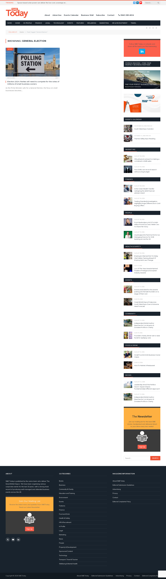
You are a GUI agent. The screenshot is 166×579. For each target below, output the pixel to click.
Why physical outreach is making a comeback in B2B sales (146, 160)
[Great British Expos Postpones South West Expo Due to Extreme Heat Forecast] (128, 301)
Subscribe (100, 15)
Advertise (57, 15)
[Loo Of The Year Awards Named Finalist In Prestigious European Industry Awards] (128, 268)
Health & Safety (64, 518)
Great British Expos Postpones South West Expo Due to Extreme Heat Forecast (146, 304)
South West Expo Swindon (144, 129)
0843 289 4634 (127, 15)
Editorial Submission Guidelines (123, 485)
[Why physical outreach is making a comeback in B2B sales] (128, 158)
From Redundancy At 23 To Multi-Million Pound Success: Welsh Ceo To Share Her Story (146, 224)
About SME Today (119, 481)
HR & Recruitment (119, 23)
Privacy (115, 493)
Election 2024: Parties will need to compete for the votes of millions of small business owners (33, 82)
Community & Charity (66, 489)
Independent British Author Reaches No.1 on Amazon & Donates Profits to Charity (144, 325)
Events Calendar (71, 15)
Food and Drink (64, 514)
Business (62, 485)
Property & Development (67, 547)
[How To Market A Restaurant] (128, 365)
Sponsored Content (66, 551)
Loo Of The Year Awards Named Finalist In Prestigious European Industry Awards (146, 271)
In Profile (27, 23)
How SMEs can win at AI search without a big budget (145, 171)
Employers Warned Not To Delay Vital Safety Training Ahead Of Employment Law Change (146, 258)
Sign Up (142, 447)
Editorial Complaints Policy (122, 501)
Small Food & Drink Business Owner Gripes (147, 356)
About (47, 15)
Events (70, 23)
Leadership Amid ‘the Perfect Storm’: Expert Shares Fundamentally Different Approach (147, 387)
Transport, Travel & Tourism (68, 559)
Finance (38, 23)
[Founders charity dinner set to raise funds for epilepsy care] (128, 335)
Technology (58, 23)
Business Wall (87, 15)
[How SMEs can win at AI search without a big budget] (128, 169)
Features (80, 23)
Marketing (104, 23)
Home (17, 23)
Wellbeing (91, 23)
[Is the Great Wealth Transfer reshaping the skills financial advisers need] (128, 188)
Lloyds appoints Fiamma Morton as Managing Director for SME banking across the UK (147, 237)
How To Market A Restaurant (144, 365)
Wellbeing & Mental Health (68, 564)
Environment (63, 497)
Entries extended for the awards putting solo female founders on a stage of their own (146, 292)
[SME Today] (17, 13)
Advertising (117, 489)
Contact (110, 15)
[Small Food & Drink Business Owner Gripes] (128, 354)
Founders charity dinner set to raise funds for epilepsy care (147, 337)
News (9, 23)
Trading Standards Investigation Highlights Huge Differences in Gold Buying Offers (147, 203)
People (61, 543)
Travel (133, 23)
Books (61, 481)
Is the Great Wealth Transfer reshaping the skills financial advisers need (144, 191)
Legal (47, 23)
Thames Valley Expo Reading (144, 139)
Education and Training (67, 493)
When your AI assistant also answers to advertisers (36, 3)
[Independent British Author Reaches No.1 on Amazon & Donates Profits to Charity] (128, 323)
